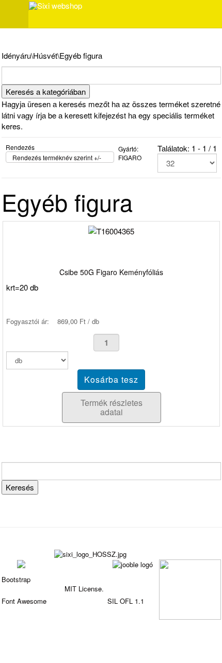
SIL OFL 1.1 (125, 601)
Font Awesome (24, 601)
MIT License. (84, 588)
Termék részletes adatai (111, 407)
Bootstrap (16, 579)
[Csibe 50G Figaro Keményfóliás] (111, 230)
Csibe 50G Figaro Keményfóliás (111, 272)
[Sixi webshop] (55, 6)
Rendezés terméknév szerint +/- (56, 157)
